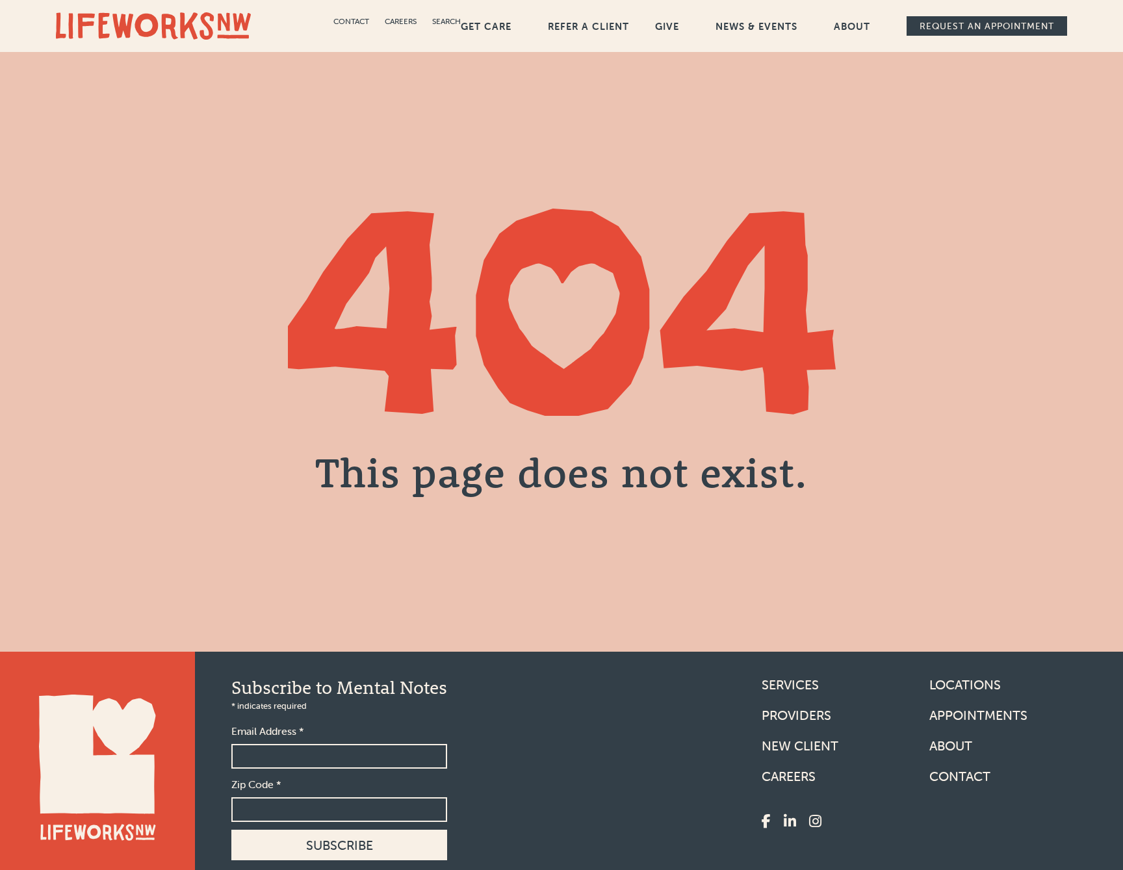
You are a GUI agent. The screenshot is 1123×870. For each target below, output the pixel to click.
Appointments (978, 715)
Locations (965, 684)
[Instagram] (815, 822)
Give (667, 26)
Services (790, 684)
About (852, 26)
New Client (800, 745)
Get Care (486, 26)
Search (446, 21)
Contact (351, 21)
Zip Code (256, 784)
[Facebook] (766, 822)
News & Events (756, 26)
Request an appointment (987, 26)
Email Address (267, 730)
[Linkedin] (790, 822)
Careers (401, 21)
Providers (796, 715)
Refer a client (588, 26)
